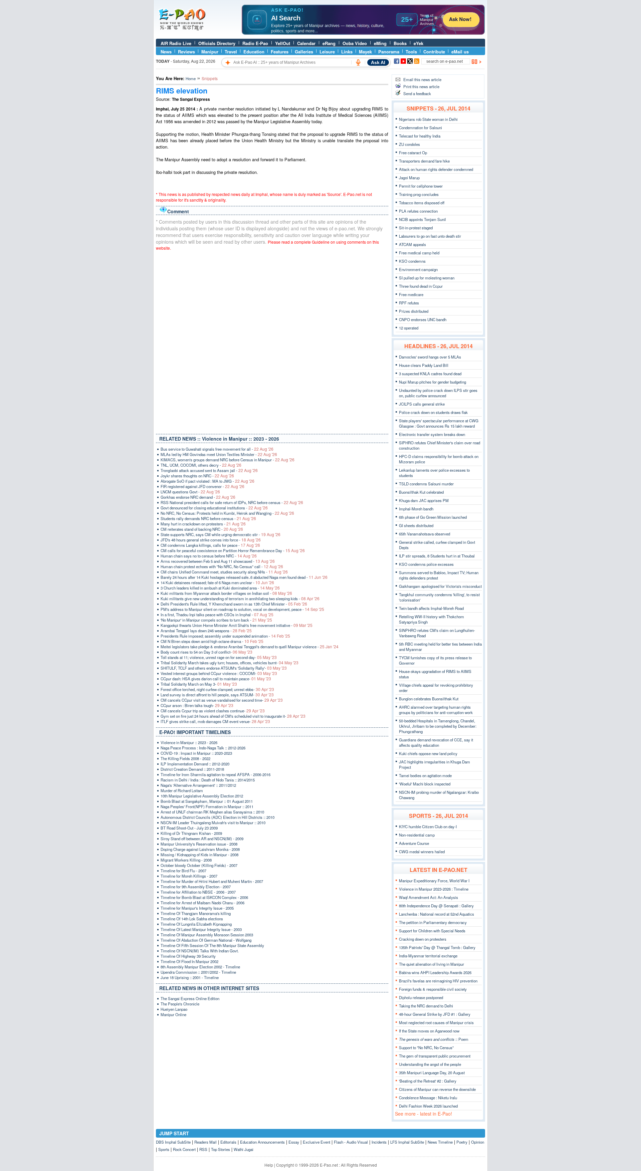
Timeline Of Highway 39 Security (188, 956)
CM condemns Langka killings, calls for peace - (210, 545)
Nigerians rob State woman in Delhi (428, 119)
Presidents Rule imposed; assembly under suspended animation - (225, 636)
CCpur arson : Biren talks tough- (197, 705)
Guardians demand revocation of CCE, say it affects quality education (436, 742)
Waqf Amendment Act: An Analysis (428, 897)
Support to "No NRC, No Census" (426, 1047)
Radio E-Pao (255, 43)
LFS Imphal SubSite (407, 1142)
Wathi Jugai (243, 1149)
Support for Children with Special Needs (432, 930)
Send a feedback (417, 93)
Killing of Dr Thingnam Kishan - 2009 (191, 833)
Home (191, 78)
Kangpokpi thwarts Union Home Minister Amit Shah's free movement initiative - (236, 625)
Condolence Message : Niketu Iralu (428, 1097)
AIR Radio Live (176, 43)
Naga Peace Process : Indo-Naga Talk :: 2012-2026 (203, 747)
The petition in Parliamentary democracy (433, 922)
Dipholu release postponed (421, 997)
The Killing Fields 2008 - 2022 (185, 758)
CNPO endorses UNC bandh (422, 319)
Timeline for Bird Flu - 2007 (183, 870)
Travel (231, 51)
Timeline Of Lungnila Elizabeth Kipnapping (196, 924)
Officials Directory (216, 43)
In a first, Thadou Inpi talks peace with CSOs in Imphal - (217, 614)
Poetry (461, 1142)
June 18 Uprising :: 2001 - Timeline (190, 977)
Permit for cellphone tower (421, 186)
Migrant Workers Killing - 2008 (186, 860)
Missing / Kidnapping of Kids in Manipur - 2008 (199, 854)
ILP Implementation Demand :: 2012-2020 (195, 763)
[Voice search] (358, 62)
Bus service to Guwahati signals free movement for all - (217, 449)
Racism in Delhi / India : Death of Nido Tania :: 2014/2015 (208, 779)
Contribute (434, 51)
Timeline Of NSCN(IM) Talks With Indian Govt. (200, 950)
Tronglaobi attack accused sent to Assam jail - (209, 470)
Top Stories (220, 1149)
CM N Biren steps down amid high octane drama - (212, 641)
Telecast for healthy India (419, 136)
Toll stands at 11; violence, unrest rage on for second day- (219, 657)
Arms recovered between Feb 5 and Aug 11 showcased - (218, 561)
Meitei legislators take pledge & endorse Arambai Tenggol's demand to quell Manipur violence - (250, 646)
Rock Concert (184, 1149)
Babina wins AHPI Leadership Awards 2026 (435, 972)
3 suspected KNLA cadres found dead (430, 373)
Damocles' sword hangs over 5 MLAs (430, 357)
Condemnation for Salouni (420, 127)
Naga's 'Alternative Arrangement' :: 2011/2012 (198, 785)
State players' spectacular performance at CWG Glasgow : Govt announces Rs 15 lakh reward (438, 423)
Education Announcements (262, 1142)
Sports (163, 1149)
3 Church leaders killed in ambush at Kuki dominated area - (220, 588)
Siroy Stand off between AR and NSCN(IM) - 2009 (202, 838)
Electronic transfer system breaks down (432, 434)
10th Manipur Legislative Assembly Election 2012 (202, 795)
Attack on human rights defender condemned (436, 169)
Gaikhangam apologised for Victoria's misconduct (440, 586)
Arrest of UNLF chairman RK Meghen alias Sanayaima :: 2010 (212, 811)
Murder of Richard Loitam (182, 790)
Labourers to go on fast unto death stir (430, 236)
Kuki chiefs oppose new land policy (428, 753)
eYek (418, 43)
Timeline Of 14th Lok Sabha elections (192, 918)
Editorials (228, 1142)
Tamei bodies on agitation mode (425, 775)
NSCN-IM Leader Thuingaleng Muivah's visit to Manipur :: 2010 (213, 822)
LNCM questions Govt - (190, 491)
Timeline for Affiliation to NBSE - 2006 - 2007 (198, 892)
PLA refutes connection (418, 211)
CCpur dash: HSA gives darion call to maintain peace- (216, 678)
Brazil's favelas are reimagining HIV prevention (438, 980)
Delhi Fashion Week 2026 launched (428, 1106)
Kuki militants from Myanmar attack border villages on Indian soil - (226, 593)
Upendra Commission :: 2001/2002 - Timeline (198, 972)
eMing (380, 43)
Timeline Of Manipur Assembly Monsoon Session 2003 (207, 934)
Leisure (327, 51)
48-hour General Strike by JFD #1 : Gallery (434, 1014)
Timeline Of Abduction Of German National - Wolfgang (206, 940)
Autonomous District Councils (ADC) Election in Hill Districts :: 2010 (217, 817)
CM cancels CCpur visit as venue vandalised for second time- (222, 700)
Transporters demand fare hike (424, 161)
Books (400, 43)
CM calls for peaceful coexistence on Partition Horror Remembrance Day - (233, 550)
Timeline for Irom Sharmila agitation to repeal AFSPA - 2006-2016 (215, 774)
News (166, 51)
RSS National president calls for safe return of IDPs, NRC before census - (232, 502)
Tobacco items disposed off (421, 202)
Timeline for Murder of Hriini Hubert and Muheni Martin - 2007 (212, 881)
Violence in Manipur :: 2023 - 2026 (189, 742)
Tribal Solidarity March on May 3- (199, 684)
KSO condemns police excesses (426, 564)
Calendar (306, 43)
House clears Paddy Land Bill (423, 365)
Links (347, 51)
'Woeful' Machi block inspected (424, 783)
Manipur (209, 51)
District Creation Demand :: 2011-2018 (192, 769)
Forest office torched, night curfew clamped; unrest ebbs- (217, 689)
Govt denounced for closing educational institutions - (214, 507)
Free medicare (411, 294)
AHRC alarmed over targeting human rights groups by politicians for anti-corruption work (436, 709)
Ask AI (378, 62)
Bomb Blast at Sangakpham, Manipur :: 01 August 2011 (207, 801)
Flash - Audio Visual (351, 1142)
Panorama (388, 51)
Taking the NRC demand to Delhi (426, 1005)
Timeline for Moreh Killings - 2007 (189, 876)
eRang (329, 43)
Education (253, 51)
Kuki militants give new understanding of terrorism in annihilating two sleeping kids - (240, 598)
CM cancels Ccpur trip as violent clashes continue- (213, 710)
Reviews (186, 51)
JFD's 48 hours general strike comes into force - (211, 539)
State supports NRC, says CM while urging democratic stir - (220, 534)
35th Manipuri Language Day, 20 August (432, 1072)
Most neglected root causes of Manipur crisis (436, 1022)
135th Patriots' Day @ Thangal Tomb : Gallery (437, 947)
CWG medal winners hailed (422, 851)
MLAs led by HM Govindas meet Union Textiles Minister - (219, 454)
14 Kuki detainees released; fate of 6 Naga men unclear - (217, 582)
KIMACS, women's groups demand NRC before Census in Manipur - (227, 459)
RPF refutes (409, 302)
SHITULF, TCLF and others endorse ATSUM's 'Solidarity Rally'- (224, 668)
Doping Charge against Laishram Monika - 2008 (200, 849)
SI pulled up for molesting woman (426, 277)
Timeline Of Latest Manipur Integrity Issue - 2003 (201, 929)
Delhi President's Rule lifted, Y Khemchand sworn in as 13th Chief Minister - (234, 604)
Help (268, 1165)
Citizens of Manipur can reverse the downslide (437, 1089)
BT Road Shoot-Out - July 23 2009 (189, 828)
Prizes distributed (413, 311)
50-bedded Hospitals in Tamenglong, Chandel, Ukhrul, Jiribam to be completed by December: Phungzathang (437, 726)
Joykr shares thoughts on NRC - (197, 475)
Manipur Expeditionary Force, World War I (434, 880)
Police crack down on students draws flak (433, 412)
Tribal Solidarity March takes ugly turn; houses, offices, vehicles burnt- (229, 662)
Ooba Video (355, 43)
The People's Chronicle (180, 1003)
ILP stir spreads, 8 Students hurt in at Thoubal (437, 555)
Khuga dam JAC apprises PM (424, 500)
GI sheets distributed (416, 525)
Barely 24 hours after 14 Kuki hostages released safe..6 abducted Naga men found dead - (244, 577)
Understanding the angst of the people (430, 1064)
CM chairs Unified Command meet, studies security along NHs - (224, 571)
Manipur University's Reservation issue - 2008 (199, 844)
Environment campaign (418, 269)
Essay (293, 1142)
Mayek (365, 51)
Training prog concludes (419, 194)
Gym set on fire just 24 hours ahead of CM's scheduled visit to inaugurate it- (233, 716)
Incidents (379, 1142)
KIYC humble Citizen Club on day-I (428, 826)
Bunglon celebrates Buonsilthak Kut (428, 698)
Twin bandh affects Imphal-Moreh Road (431, 608)
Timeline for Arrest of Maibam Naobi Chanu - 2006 (202, 902)
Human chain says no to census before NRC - (209, 555)
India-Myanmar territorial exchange (428, 955)
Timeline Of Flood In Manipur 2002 (189, 961)
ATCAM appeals (412, 244)
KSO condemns (412, 261)
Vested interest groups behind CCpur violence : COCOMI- (219, 673)
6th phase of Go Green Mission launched (433, 517)
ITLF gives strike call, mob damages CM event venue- (215, 721)
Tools (411, 51)
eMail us (460, 51)
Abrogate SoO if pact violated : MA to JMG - (207, 481)
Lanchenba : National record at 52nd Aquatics (436, 914)
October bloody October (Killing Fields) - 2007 (199, 865)
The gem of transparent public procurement (434, 1056)
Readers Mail (205, 1142)
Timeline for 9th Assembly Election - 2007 (196, 886)
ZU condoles (409, 144)
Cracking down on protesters (422, 939)
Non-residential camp (417, 835)
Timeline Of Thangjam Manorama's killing (196, 913)
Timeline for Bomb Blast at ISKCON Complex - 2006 (204, 897)
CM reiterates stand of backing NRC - (202, 529)
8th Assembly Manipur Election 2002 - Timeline (200, 966)
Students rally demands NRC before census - (208, 518)
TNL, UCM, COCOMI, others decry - (201, 465)
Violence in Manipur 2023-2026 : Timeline (433, 889)
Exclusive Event (316, 1142)
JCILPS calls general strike (422, 404)
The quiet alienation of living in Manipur (431, 964)
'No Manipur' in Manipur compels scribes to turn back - (216, 620)
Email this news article (422, 79)
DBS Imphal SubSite (173, 1142)
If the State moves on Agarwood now (429, 1030)
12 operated (408, 327)
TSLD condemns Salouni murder (426, 483)
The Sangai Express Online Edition (190, 998)
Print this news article (421, 86)
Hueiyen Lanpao (174, 1009)
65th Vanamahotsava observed (424, 533)
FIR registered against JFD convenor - (202, 486)
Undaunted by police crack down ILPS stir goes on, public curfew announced (438, 393)
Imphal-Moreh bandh (416, 508)
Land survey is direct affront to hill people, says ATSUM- (217, 694)
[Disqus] (272, 340)
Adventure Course (414, 843)
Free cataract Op (413, 152)
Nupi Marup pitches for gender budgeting (432, 382)
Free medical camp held (419, 252)
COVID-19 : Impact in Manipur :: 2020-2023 (196, 753)
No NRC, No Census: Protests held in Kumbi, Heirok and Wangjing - (227, 513)
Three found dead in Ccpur (421, 286)
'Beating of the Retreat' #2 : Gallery (427, 1081)
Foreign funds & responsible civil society (433, 989)
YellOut (282, 43)
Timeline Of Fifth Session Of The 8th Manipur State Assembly (212, 945)
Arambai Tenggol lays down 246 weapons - (206, 630)
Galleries (304, 51)
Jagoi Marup (409, 177)
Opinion (477, 1142)
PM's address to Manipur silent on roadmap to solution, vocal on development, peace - (242, 609)
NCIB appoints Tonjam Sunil (422, 219)
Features (279, 51)
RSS (203, 1149)
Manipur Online (173, 1014)
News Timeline (440, 1142)
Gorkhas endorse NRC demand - (198, 497)
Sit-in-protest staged (416, 227)
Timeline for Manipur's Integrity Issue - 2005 (197, 908)
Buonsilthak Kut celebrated (421, 492)
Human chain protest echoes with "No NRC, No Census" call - (222, 566)
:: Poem (433, 1039)
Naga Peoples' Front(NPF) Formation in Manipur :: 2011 (207, 806)
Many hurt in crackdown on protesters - (203, 523)
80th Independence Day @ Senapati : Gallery (436, 905)
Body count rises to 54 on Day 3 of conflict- (206, 652)
